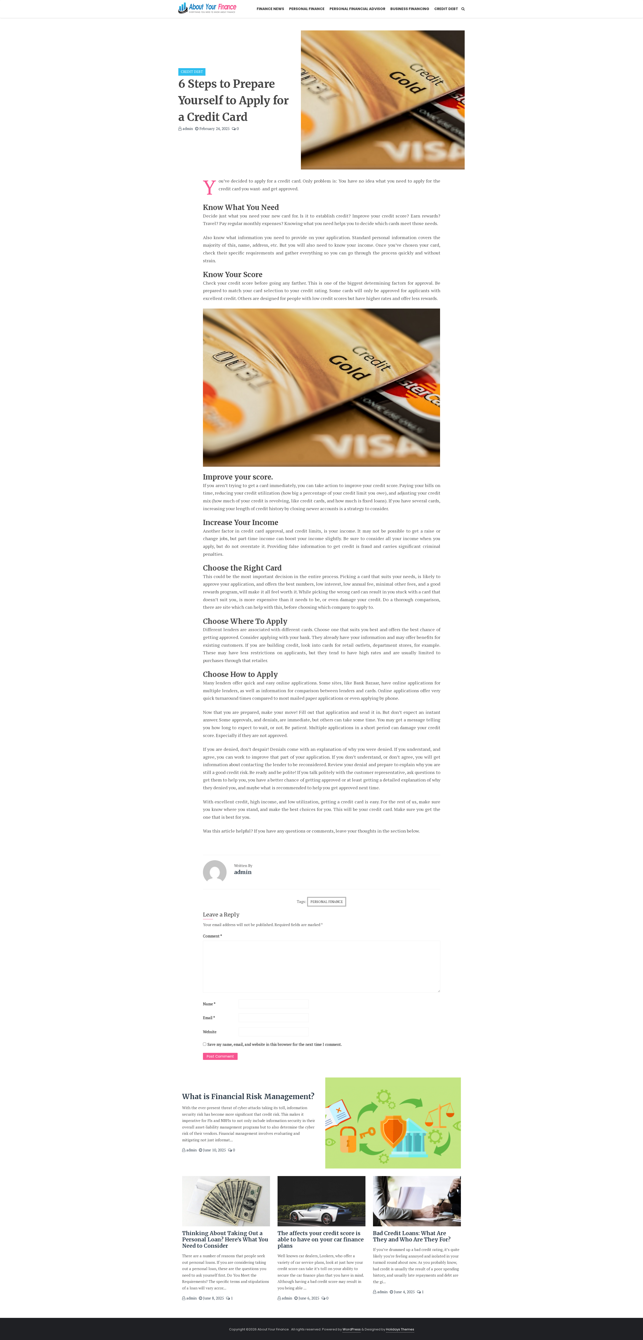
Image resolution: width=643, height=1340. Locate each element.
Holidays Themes (400, 1329)
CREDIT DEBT (192, 71)
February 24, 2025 (214, 128)
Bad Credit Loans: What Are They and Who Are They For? (412, 1236)
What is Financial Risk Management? (248, 1096)
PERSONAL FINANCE (326, 901)
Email (209, 1017)
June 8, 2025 (213, 1298)
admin (187, 128)
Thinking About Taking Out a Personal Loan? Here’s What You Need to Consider (225, 1239)
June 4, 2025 (404, 1291)
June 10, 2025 (214, 1149)
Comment (212, 935)
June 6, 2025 (308, 1298)
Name (209, 1003)
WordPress (352, 1329)
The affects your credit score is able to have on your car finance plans (321, 1239)
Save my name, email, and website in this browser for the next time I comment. (274, 1044)
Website (210, 1031)
